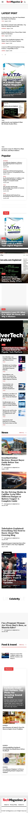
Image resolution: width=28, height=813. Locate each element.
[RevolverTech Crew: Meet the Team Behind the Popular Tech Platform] (14, 337)
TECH (3, 21)
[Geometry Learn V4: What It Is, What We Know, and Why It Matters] (14, 136)
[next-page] (5, 55)
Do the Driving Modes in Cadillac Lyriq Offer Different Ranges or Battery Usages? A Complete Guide (13, 179)
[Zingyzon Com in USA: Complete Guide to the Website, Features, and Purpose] (5, 655)
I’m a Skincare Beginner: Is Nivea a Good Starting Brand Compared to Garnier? (12, 164)
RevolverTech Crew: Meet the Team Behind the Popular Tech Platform (13, 18)
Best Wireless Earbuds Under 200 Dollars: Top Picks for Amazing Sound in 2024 (14, 25)
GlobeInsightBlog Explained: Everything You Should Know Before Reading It (14, 749)
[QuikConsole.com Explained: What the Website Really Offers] (14, 109)
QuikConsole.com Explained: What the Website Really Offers (12, 123)
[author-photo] (3, 467)
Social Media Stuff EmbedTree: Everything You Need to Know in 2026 (13, 195)
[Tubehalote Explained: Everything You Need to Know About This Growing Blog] (14, 517)
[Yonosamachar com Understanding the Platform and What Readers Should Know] (22, 386)
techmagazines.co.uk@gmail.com (11, 467)
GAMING (3, 43)
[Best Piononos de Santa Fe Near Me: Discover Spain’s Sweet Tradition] (14, 717)
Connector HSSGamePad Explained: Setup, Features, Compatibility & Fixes (13, 47)
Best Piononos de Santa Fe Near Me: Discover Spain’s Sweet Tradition (13, 728)
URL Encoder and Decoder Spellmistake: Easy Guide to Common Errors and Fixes (13, 188)
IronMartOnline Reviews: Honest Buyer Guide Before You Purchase (13, 461)
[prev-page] (3, 55)
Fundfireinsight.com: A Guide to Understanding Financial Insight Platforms (10, 403)
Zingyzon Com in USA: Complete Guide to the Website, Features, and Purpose (16, 656)
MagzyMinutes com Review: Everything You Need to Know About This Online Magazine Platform (10, 377)
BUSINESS (4, 28)
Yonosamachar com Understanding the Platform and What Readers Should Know (8, 386)
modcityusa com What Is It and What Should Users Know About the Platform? (10, 395)
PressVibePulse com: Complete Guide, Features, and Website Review (10, 358)
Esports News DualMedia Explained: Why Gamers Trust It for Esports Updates (12, 40)
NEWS (3, 35)
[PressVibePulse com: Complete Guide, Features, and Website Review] (22, 359)
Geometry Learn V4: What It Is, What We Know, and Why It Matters (13, 149)
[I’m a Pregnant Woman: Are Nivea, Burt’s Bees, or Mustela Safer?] (14, 611)
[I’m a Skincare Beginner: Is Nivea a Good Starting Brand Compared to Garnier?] (14, 759)
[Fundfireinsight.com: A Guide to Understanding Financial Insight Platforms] (22, 404)
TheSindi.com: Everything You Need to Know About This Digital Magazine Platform (9, 367)
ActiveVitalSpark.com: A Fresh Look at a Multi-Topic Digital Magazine (13, 81)
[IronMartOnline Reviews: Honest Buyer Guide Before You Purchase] (14, 446)
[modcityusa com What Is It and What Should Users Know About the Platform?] (22, 396)
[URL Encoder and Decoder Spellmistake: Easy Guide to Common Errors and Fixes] (22, 412)
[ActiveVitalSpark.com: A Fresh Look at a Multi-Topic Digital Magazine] (14, 231)
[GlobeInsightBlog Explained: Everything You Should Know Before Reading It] (14, 737)
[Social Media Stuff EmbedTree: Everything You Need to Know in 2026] (22, 422)
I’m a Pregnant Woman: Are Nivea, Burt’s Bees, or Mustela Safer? (14, 625)
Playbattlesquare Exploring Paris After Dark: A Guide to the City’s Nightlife (14, 543)
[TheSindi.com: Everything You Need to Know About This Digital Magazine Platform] (22, 367)
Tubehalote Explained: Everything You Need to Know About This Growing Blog (13, 531)
